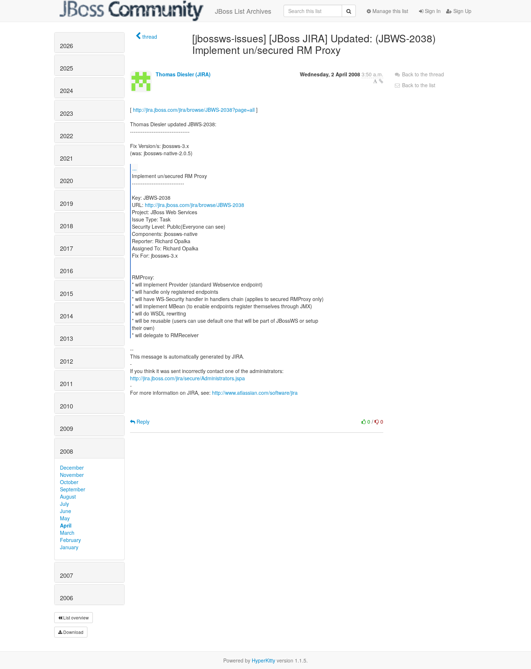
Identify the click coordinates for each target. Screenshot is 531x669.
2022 (66, 135)
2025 (66, 68)
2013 (66, 338)
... (134, 168)
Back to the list (418, 85)
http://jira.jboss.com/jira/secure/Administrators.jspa (187, 378)
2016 (66, 270)
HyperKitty (263, 660)
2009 (66, 428)
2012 (66, 361)
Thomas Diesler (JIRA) (183, 74)
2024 (66, 90)
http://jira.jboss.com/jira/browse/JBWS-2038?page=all (194, 109)
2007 (66, 575)
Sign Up (461, 10)
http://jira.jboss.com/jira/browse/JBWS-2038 (194, 204)
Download (72, 632)
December (72, 467)
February (70, 539)
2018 (66, 225)
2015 (66, 293)
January (69, 547)
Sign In (432, 10)
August (68, 496)
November (72, 474)
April (66, 525)
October (69, 482)
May (65, 518)
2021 (66, 158)
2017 (66, 248)
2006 (66, 597)
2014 (66, 316)
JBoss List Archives (243, 11)
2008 (66, 451)
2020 (66, 180)
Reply (142, 421)
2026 (66, 45)
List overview (75, 617)
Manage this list (389, 10)
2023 (66, 113)
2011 (66, 383)
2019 (66, 203)
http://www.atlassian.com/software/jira (255, 392)
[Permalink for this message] (381, 81)
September (72, 489)
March (67, 532)
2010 (66, 406)
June (65, 511)
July (64, 503)
